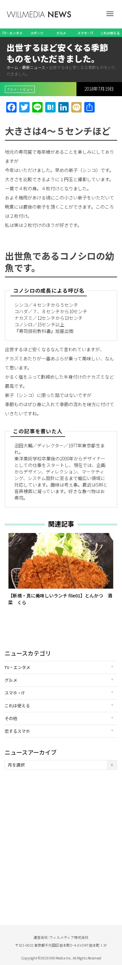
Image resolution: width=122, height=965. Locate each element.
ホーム (12, 67)
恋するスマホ (17, 731)
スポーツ (36, 32)
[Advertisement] (61, 841)
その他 (11, 718)
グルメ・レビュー (20, 89)
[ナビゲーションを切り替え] (110, 13)
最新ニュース (33, 67)
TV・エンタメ (12, 32)
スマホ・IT (85, 32)
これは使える (110, 32)
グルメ (61, 32)
